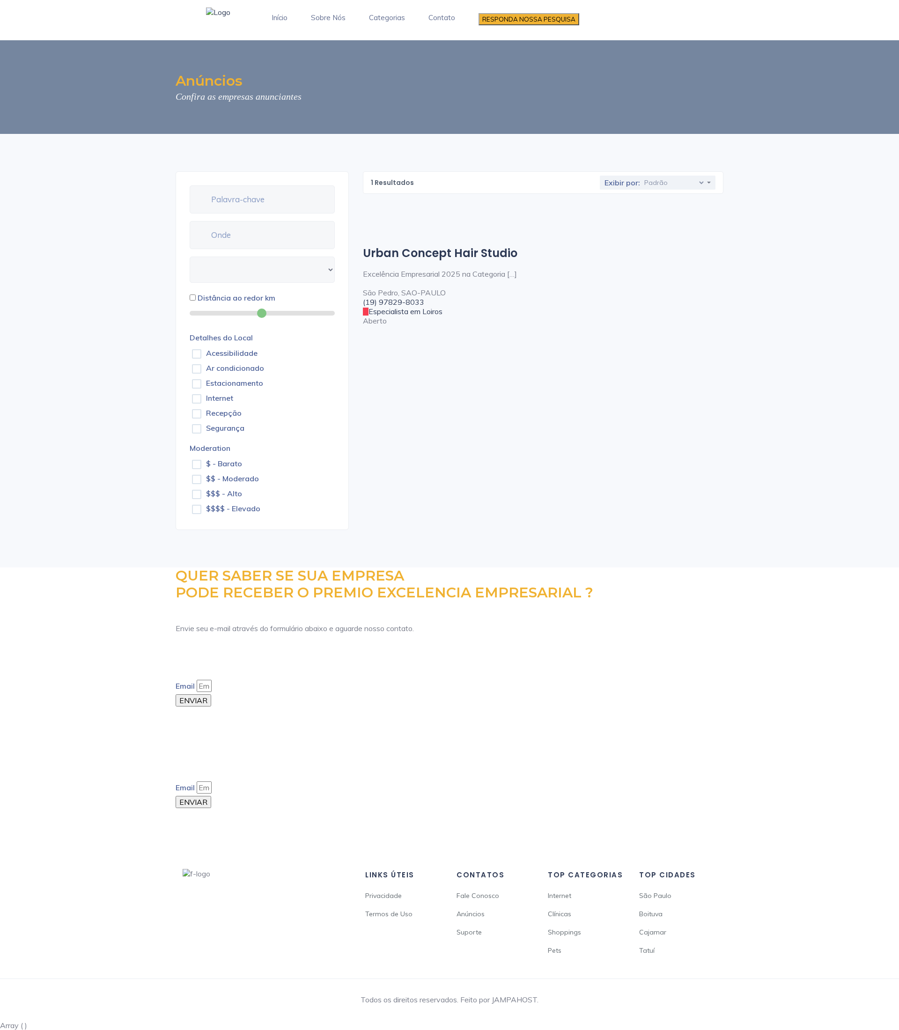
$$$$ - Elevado (233, 508)
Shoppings (564, 932)
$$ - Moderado (232, 478)
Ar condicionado (235, 368)
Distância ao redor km (236, 297)
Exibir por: (622, 182)
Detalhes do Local (221, 337)
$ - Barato (224, 463)
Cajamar (652, 932)
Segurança (225, 428)
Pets (554, 950)
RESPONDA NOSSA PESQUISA (528, 19)
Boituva (651, 914)
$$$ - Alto (224, 493)
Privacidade (383, 895)
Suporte (469, 932)
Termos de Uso (389, 914)
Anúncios (471, 914)
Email (185, 686)
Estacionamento (234, 383)
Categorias (387, 17)
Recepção (224, 413)
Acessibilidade (232, 353)
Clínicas (559, 914)
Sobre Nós (328, 17)
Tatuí (647, 950)
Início (279, 17)
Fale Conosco (478, 895)
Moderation (210, 448)
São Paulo (655, 895)
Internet (219, 398)
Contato (441, 17)
